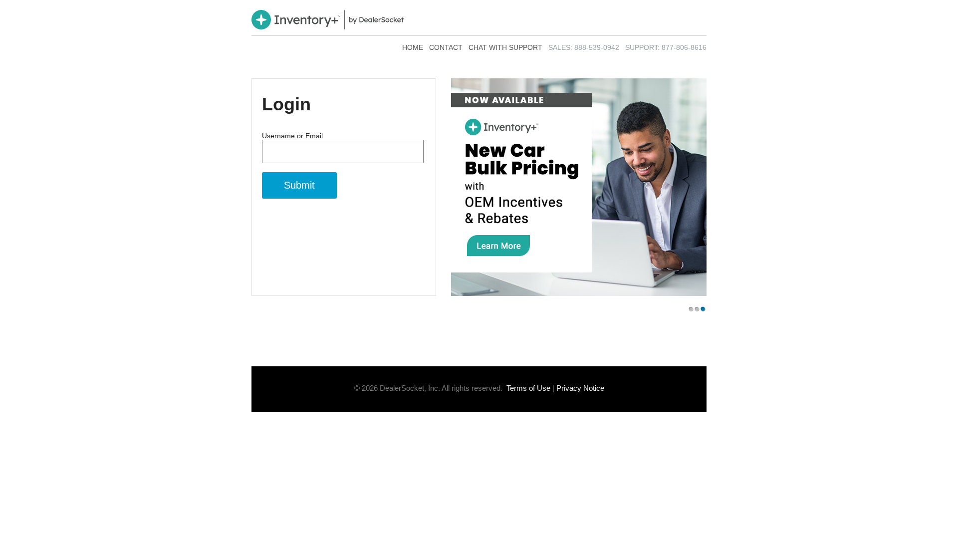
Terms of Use (528, 388)
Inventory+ (327, 19)
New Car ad (579, 187)
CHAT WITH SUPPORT (505, 47)
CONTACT (446, 47)
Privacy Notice (580, 388)
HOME (412, 47)
